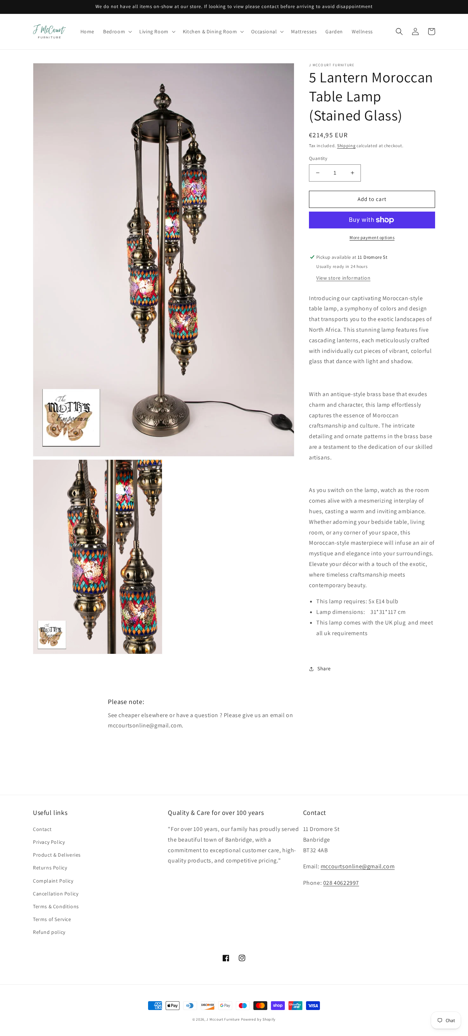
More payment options (372, 237)
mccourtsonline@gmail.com (358, 866)
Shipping (346, 145)
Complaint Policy (53, 880)
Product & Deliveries (57, 854)
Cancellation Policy (55, 893)
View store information (343, 278)
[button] (117, 31)
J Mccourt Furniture (222, 1019)
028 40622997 (341, 883)
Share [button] (324, 668)
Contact (42, 829)
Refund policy (49, 932)
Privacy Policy (49, 842)
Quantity (318, 158)
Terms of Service (52, 919)
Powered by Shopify (258, 1019)
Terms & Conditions (56, 906)
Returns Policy (50, 867)
